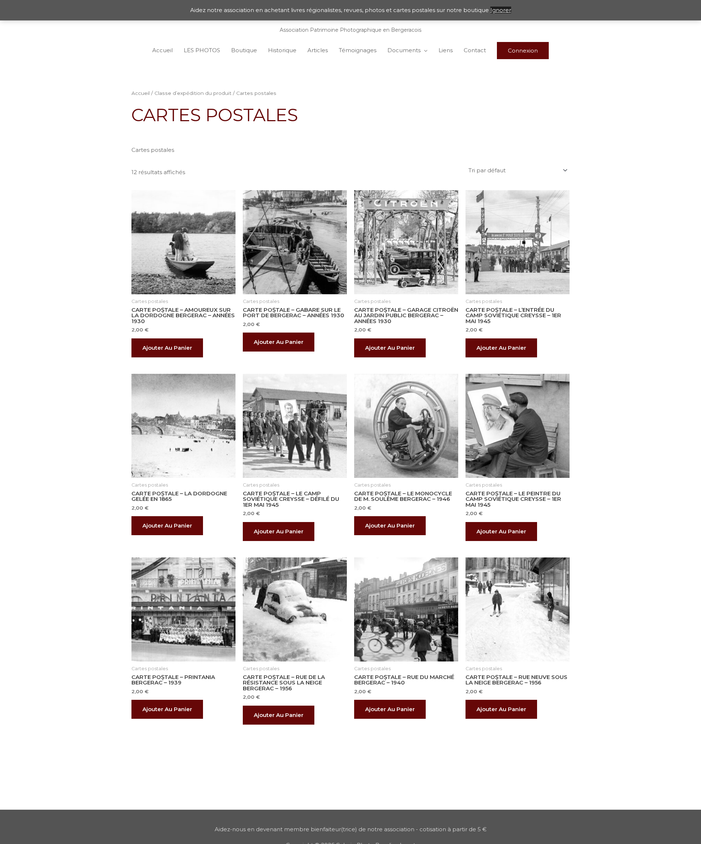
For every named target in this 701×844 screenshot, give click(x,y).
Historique (282, 50)
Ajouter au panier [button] (167, 347)
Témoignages (357, 50)
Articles (317, 50)
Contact (475, 50)
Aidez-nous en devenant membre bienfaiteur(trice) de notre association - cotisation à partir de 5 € (351, 829)
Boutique (244, 50)
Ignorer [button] (500, 10)
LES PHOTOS (202, 50)
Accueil (162, 50)
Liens (445, 50)
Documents (404, 50)
